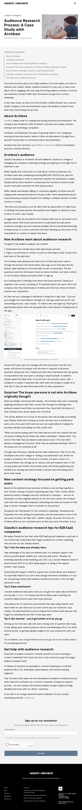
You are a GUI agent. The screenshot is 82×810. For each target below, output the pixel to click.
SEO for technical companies (33, 798)
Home (6, 788)
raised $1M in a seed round (43, 145)
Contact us (7, 799)
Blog (5, 790)
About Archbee (13, 56)
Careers (6, 793)
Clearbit (20, 595)
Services (26, 788)
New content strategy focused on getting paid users (30, 71)
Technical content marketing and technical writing (34, 791)
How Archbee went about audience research (26, 63)
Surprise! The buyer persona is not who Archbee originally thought (36, 67)
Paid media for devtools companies (35, 801)
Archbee (8, 120)
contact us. (29, 697)
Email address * (10, 729)
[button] (75, 3)
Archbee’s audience (15, 60)
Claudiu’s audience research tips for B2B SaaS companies (32, 74)
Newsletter (7, 796)
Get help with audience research (21, 78)
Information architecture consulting (35, 795)
